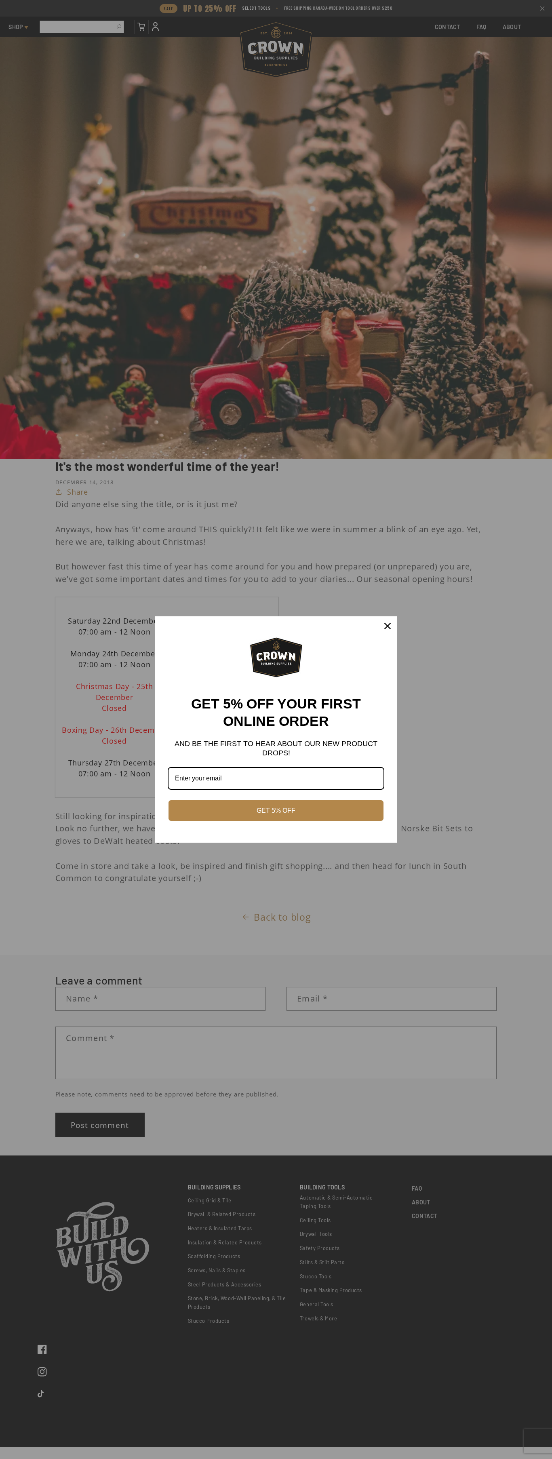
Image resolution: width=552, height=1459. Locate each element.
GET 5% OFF (276, 810)
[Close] (387, 626)
